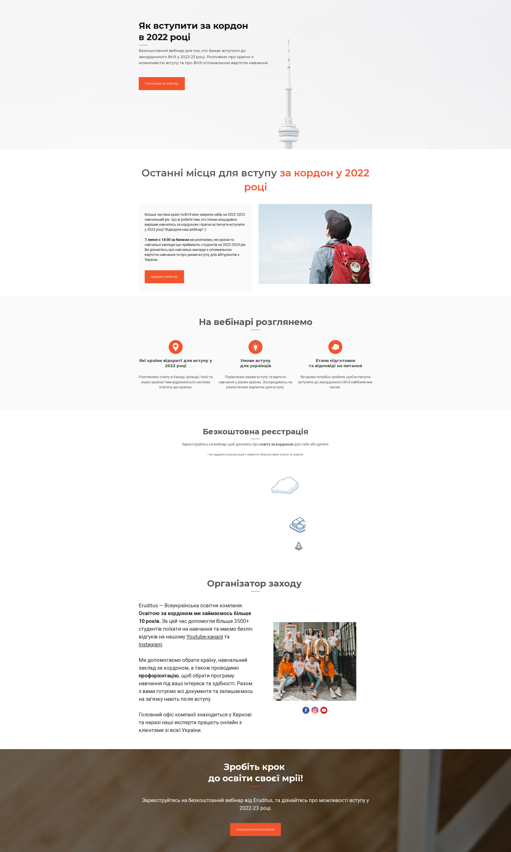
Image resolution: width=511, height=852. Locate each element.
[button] (162, 83)
